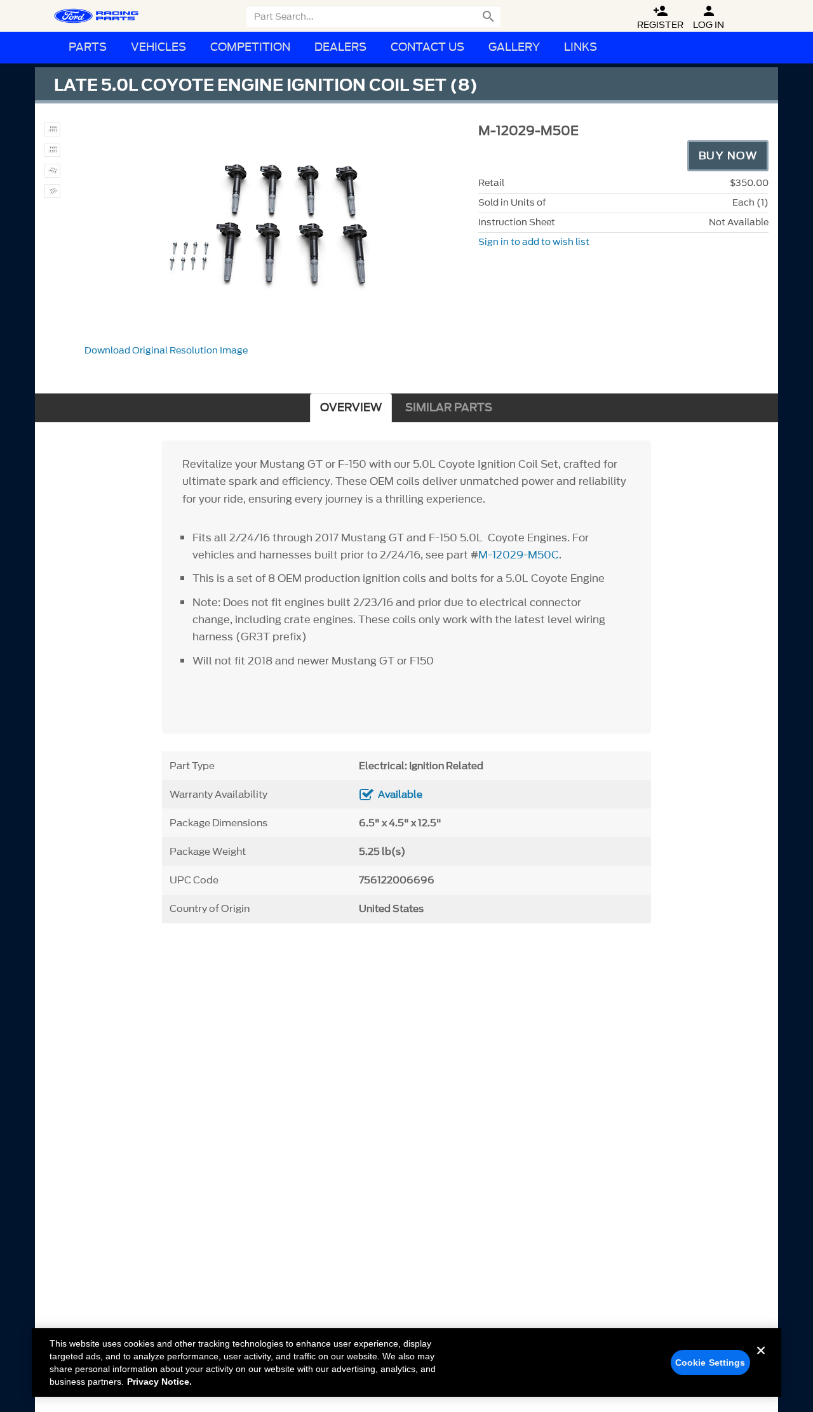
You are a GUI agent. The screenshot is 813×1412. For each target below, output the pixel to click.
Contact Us (427, 47)
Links (580, 47)
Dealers (340, 47)
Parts (88, 47)
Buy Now (728, 155)
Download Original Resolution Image (166, 350)
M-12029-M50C (518, 554)
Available (400, 795)
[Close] (761, 1361)
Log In (708, 17)
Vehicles (158, 47)
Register (660, 17)
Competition (250, 47)
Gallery (514, 47)
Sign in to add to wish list (533, 242)
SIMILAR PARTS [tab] (448, 408)
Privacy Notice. (159, 1381)
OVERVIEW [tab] (351, 408)
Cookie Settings (710, 1362)
